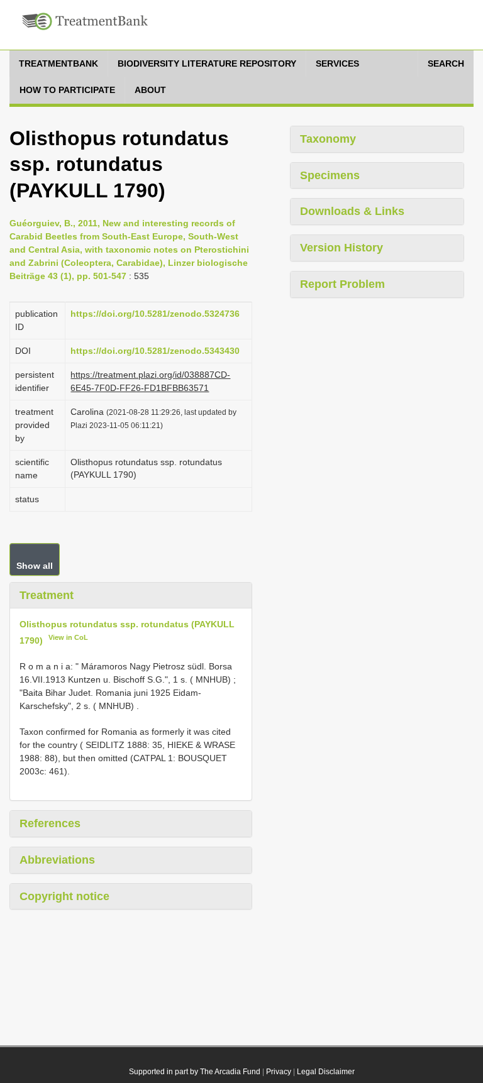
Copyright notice (64, 896)
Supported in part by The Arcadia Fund (194, 1071)
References (49, 823)
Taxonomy (328, 139)
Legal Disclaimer (326, 1071)
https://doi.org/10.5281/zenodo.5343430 (155, 351)
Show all (34, 566)
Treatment (46, 595)
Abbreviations (57, 860)
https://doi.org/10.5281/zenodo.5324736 (155, 314)
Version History (341, 247)
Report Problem (342, 284)
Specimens (330, 175)
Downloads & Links (352, 211)
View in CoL (68, 637)
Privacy (278, 1071)
